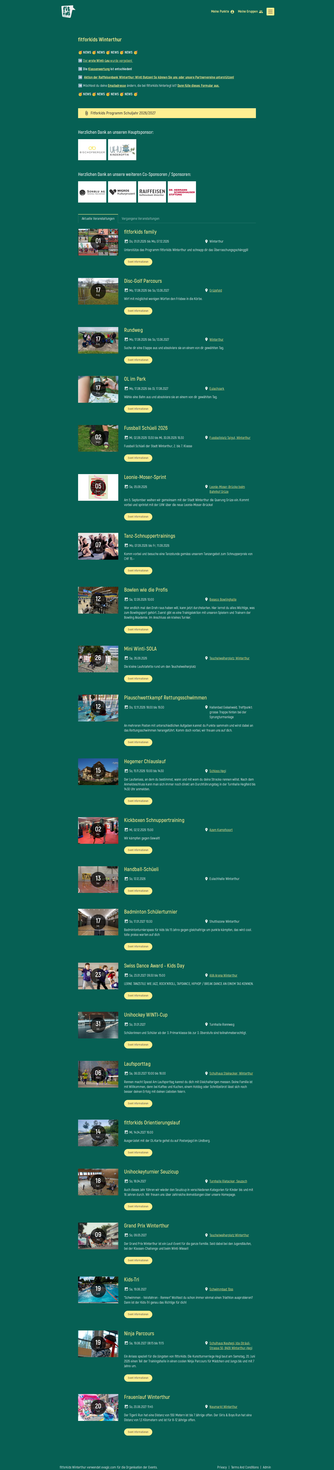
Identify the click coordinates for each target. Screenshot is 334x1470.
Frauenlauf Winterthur (147, 1397)
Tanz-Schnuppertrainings (149, 536)
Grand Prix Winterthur (146, 1225)
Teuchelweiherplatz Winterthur (229, 1235)
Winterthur (216, 339)
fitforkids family (140, 232)
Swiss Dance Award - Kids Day (154, 965)
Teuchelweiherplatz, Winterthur (230, 658)
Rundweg (133, 330)
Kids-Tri (131, 1279)
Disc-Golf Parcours (143, 281)
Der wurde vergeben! (108, 61)
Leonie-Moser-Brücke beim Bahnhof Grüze (227, 489)
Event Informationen (138, 261)
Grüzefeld (216, 290)
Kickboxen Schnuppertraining (154, 820)
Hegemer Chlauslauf (145, 761)
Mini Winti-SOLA (140, 649)
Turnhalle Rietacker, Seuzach (228, 1181)
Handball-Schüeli (141, 869)
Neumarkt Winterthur (223, 1407)
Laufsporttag (137, 1064)
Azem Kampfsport (221, 830)
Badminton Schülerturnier (150, 912)
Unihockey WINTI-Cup (146, 1015)
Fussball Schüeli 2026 (146, 428)
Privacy (222, 1467)
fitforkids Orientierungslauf (152, 1122)
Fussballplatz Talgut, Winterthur (230, 438)
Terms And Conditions (245, 1467)
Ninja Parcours (139, 1333)
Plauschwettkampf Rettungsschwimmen (165, 697)
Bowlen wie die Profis (146, 590)
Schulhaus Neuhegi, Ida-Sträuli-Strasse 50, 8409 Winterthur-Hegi (231, 1345)
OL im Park (135, 379)
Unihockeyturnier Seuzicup (151, 1172)
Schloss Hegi (218, 771)
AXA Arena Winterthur (223, 975)
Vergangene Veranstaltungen (140, 218)
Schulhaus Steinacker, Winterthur (231, 1073)
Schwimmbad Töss (221, 1289)
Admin (267, 1467)
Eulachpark (217, 389)
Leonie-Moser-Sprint (145, 477)
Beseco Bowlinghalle (223, 599)
